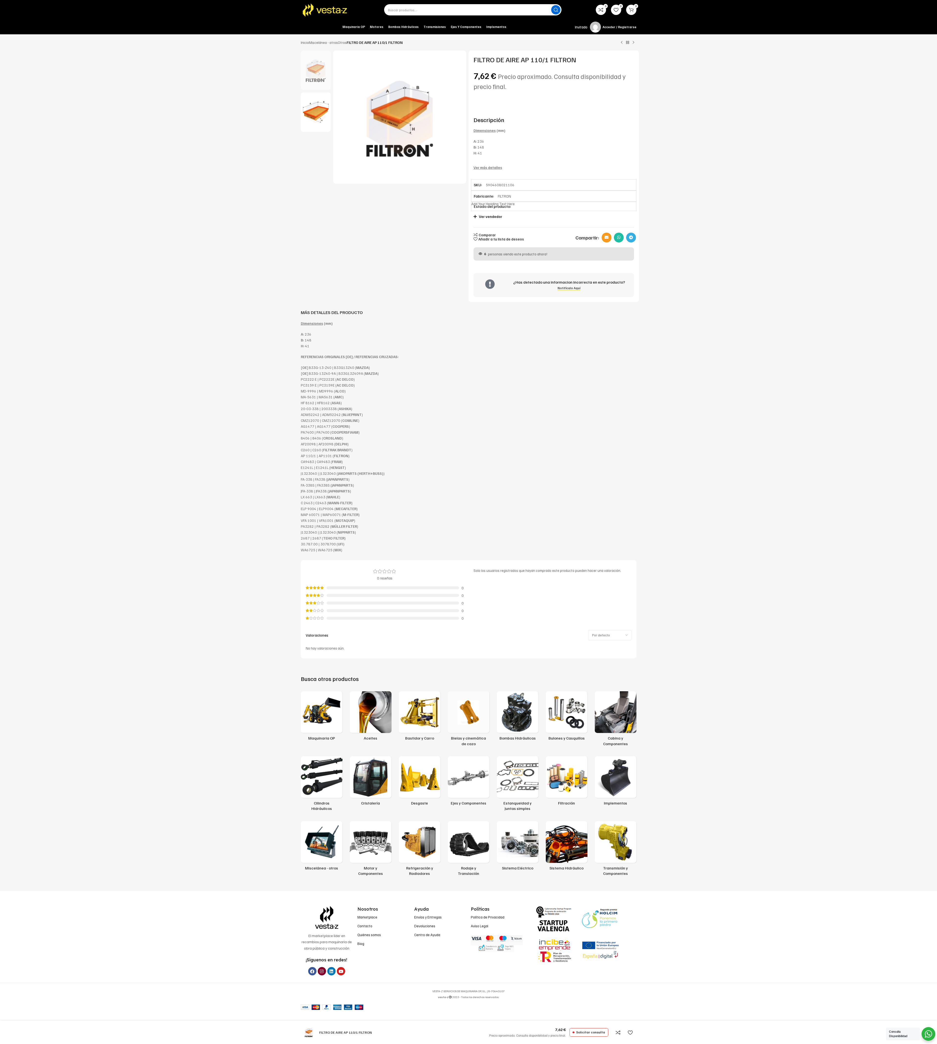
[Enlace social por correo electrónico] (606, 237)
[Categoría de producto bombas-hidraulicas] (517, 717)
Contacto (364, 926)
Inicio (305, 42)
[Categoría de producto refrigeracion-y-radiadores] (419, 850)
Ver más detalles (488, 167)
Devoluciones (424, 926)
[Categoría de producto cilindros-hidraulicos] (321, 785)
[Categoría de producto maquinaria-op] (321, 717)
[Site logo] (325, 9)
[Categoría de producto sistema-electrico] (517, 847)
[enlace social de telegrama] (631, 237)
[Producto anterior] (622, 43)
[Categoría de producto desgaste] (419, 782)
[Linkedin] (331, 971)
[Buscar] (555, 9)
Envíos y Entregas (428, 917)
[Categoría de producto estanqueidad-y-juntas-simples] (517, 785)
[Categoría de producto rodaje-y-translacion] (468, 850)
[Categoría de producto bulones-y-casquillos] (566, 717)
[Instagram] (322, 971)
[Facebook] (312, 971)
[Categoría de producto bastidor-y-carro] (419, 717)
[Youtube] (341, 971)
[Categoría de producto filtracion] (566, 782)
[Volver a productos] (628, 43)
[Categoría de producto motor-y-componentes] (370, 850)
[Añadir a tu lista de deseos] (630, 1032)
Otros (342, 42)
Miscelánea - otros (323, 42)
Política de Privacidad (487, 917)
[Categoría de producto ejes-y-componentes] (468, 782)
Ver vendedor (490, 216)
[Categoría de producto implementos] (615, 782)
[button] (551, 216)
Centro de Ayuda (427, 934)
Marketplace (367, 917)
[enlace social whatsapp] (619, 237)
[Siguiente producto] (633, 43)
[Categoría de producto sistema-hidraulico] (566, 847)
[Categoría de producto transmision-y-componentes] (615, 850)
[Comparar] (618, 1032)
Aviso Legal (479, 926)
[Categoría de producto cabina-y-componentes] (615, 720)
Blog (360, 943)
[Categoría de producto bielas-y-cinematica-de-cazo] (468, 720)
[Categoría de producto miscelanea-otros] (321, 847)
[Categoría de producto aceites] (370, 717)
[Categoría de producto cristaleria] (370, 782)
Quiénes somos (369, 934)
